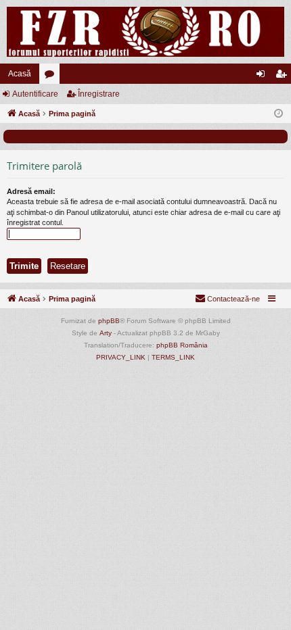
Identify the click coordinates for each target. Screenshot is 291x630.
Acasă (19, 73)
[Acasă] (145, 32)
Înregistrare (99, 94)
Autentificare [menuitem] (263, 76)
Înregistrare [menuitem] (283, 76)
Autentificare (35, 94)
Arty (105, 333)
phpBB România (182, 345)
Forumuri (52, 76)
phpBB (109, 320)
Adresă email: (31, 191)
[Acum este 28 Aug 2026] (278, 114)
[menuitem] (227, 298)
